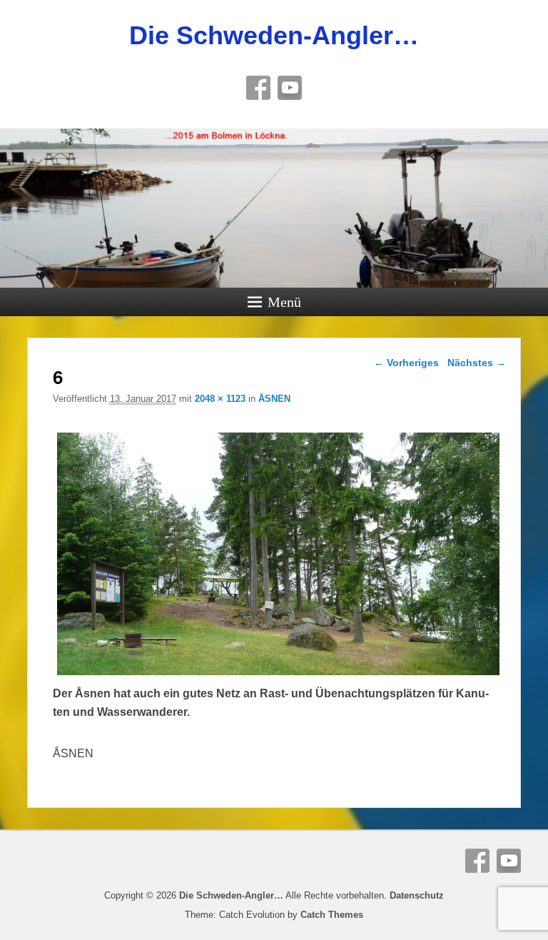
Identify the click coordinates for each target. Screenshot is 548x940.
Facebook (258, 88)
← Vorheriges (406, 362)
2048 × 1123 (220, 398)
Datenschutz (417, 895)
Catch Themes (331, 914)
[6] (278, 675)
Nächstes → (476, 362)
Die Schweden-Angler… (274, 35)
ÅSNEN (274, 398)
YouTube (290, 88)
